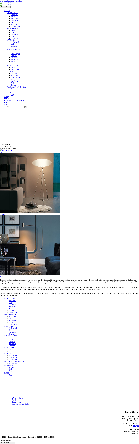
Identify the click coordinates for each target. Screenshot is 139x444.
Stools (13, 61)
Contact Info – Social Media (14, 101)
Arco (1, 152)
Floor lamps (15, 73)
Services (15, 408)
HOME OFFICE (12, 65)
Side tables (14, 60)
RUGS (9, 93)
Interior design (17, 406)
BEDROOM (11, 40)
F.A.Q (14, 400)
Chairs (13, 32)
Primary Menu (5, 7)
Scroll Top (18, 1)
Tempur (13, 85)
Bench (13, 36)
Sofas (13, 17)
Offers (6, 99)
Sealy (13, 83)
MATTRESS (11, 79)
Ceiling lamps (15, 77)
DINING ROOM (13, 28)
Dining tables (15, 38)
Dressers (14, 46)
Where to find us (17, 398)
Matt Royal (15, 81)
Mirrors (13, 52)
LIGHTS (10, 71)
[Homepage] (9, 4)
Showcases (14, 30)
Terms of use (16, 402)
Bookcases (14, 15)
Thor (1, 276)
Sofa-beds (14, 19)
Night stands (15, 42)
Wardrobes (14, 48)
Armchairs (14, 20)
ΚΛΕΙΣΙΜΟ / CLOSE (7, 443)
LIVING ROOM (12, 13)
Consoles (14, 56)
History (6, 97)
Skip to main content (7, 1)
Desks (13, 67)
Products (7, 11)
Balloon (2, 214)
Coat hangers (15, 54)
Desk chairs (15, 69)
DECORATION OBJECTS (16, 87)
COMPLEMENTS (13, 50)
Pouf (12, 22)
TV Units (14, 24)
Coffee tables (15, 26)
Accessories (15, 89)
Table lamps (15, 75)
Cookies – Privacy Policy (20, 404)
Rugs (12, 95)
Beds (12, 44)
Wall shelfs (14, 58)
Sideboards (14, 34)
